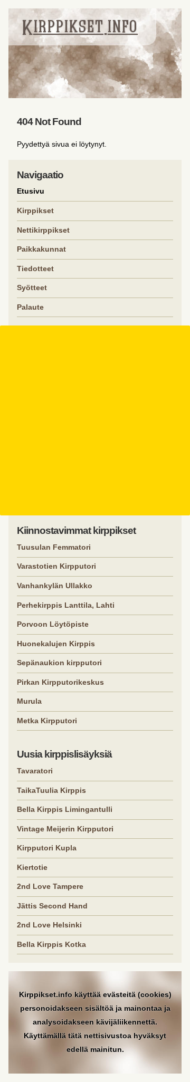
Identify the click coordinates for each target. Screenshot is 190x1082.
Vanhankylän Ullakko (54, 585)
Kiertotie (32, 867)
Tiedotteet (35, 268)
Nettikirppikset (43, 230)
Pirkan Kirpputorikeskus (60, 682)
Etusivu (30, 191)
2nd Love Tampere (50, 886)
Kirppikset (35, 210)
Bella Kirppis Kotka (51, 944)
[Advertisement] (95, 420)
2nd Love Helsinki (49, 925)
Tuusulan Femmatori (54, 547)
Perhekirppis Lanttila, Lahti (66, 605)
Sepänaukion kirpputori (59, 662)
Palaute (30, 307)
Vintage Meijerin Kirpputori (65, 829)
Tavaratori (35, 771)
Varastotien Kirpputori (56, 566)
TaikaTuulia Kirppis (51, 790)
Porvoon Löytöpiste (53, 624)
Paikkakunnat (41, 249)
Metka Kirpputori (47, 720)
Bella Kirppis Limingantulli (64, 809)
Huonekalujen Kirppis (56, 643)
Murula (29, 701)
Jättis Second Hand (52, 906)
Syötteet (32, 287)
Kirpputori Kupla (47, 848)
